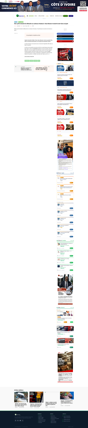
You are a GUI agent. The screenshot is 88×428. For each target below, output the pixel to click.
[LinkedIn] (18, 420)
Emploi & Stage (40, 417)
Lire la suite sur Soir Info (29, 56)
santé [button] (31, 60)
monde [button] (35, 60)
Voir (72, 78)
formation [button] (27, 60)
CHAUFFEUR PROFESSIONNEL (64, 232)
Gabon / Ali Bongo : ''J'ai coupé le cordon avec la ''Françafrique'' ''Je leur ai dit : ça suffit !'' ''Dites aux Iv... (41, 69)
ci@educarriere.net (67, 419)
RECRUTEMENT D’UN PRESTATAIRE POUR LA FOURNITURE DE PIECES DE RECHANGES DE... (64, 90)
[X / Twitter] (23, 420)
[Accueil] (27, 16)
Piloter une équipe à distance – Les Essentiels (65, 251)
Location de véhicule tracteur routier (63, 344)
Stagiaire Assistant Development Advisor (66, 186)
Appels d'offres (40, 418)
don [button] (39, 60)
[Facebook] (15, 420)
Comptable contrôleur (63, 211)
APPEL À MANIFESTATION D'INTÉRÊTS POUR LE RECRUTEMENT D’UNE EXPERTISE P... (64, 104)
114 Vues (31, 407)
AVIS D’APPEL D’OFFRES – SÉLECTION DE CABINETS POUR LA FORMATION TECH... (63, 119)
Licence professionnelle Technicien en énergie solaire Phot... (66, 244)
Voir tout (71, 63)
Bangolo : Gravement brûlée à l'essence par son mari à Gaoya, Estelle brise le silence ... (67, 402)
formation (36, 48)
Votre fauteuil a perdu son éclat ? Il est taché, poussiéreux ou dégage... (64, 318)
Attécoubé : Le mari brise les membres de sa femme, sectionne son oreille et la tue (26, 68)
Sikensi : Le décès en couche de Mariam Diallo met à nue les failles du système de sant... (51, 404)
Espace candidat (53, 421)
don (35, 53)
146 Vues (16, 407)
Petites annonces (53, 417)
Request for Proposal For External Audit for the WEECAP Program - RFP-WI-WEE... (64, 75)
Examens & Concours (41, 421)
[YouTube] (20, 420)
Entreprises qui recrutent (55, 418)
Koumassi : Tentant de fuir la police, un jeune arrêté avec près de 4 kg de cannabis (36, 405)
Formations (40, 422)
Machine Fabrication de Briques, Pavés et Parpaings (63, 332)
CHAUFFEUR (62, 204)
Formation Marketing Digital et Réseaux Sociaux (66, 266)
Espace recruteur (53, 422)
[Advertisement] (18, 49)
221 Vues (62, 405)
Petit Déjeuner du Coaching (64, 258)
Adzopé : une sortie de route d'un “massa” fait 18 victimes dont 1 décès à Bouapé (21, 404)
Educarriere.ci (19, 426)
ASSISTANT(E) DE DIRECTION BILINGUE (66, 178)
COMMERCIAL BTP (63, 218)
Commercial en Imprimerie (64, 225)
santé (49, 51)
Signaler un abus (70, 426)
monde (44, 41)
